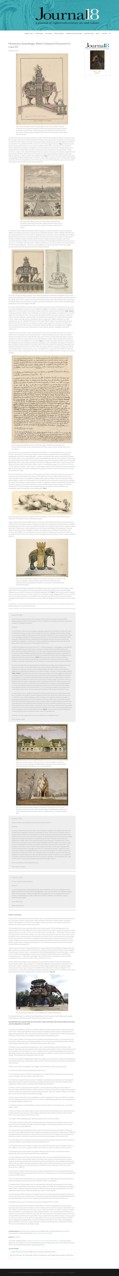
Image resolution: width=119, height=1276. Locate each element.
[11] (10, 600)
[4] (9, 313)
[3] (25, 245)
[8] (26, 347)
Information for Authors (74, 33)
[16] (41, 687)
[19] (58, 842)
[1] (42, 162)
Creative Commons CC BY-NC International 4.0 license (43, 1240)
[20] (41, 856)
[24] (28, 944)
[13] (52, 631)
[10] (22, 532)
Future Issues (39, 33)
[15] (63, 677)
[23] (68, 938)
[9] (55, 351)
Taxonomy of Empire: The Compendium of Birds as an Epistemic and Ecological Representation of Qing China (41, 1256)
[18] (49, 822)
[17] (13, 697)
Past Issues (48, 33)
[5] (70, 323)
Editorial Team (88, 33)
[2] (46, 241)
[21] (38, 924)
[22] (13, 932)
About (98, 33)
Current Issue (28, 33)
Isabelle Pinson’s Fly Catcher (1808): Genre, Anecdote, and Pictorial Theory (33, 1251)
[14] (18, 659)
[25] (31, 950)
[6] (16, 329)
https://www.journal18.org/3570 (42, 1233)
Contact (104, 33)
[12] (42, 621)
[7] (40, 334)
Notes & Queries (59, 33)
